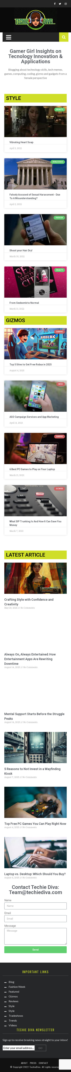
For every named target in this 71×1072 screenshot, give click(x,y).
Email (7, 913)
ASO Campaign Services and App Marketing (34, 417)
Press (33, 1062)
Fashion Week (17, 986)
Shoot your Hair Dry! (20, 250)
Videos (13, 1025)
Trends (13, 1020)
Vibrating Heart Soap (21, 142)
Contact (43, 1062)
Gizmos (13, 996)
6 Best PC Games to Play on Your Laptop (32, 469)
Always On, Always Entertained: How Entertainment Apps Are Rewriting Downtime (30, 659)
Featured (14, 991)
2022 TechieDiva (31, 1066)
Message (10, 925)
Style (11, 1006)
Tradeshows (16, 1015)
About (24, 1062)
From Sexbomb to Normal (24, 302)
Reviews (13, 1001)
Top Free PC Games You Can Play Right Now (35, 823)
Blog (11, 981)
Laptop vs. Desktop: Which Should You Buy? (35, 874)
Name (7, 900)
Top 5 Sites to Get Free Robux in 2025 (30, 364)
